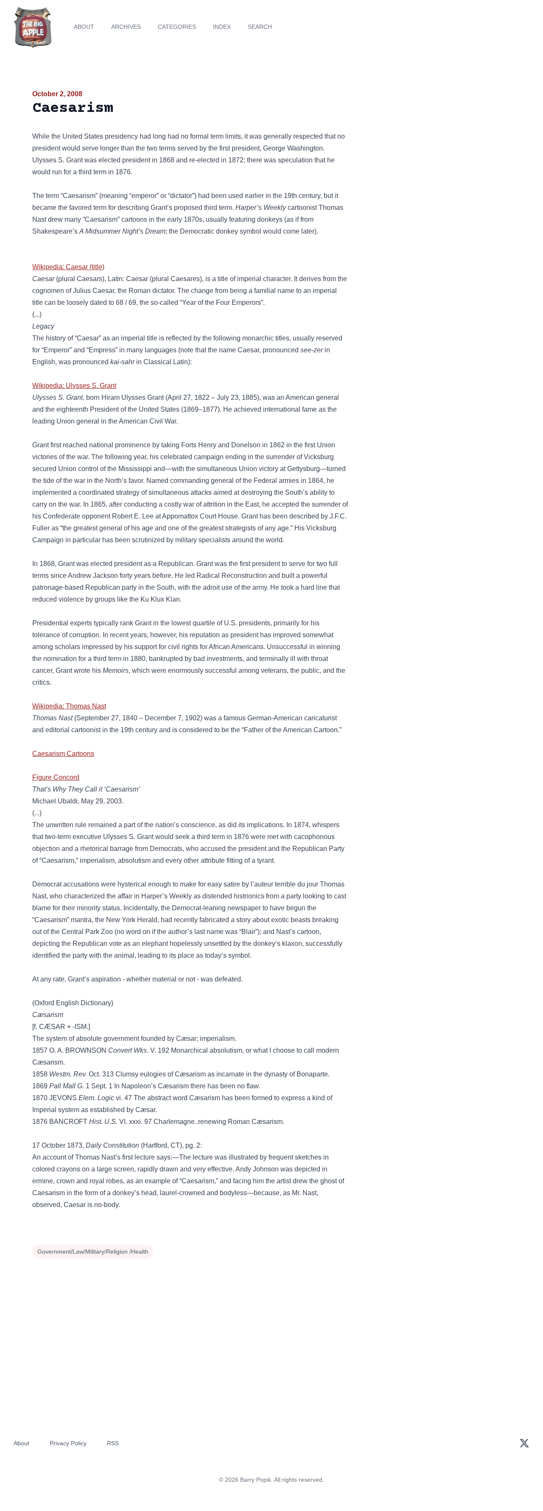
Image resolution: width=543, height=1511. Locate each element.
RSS (113, 1443)
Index (222, 26)
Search (260, 26)
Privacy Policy (68, 1443)
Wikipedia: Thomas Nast (69, 706)
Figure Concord (55, 777)
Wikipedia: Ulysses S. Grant (74, 385)
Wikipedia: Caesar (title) (68, 266)
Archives (126, 26)
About (84, 26)
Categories (177, 26)
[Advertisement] (434, 154)
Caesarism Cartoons (63, 753)
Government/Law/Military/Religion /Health (92, 1251)
